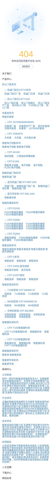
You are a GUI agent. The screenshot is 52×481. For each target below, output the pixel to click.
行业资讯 (6, 398)
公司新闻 (6, 375)
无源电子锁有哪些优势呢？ (35, 406)
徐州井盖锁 (43, 126)
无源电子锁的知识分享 (16, 392)
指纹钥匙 (8, 156)
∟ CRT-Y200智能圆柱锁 (16, 339)
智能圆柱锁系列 (10, 322)
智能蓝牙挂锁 (10, 270)
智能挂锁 (8, 261)
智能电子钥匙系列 (11, 143)
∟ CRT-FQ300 (11, 220)
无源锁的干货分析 (35, 432)
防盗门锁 (8, 186)
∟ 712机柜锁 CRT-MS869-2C (18, 290)
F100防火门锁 (34, 105)
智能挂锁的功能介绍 (12, 425)
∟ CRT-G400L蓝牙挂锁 (15, 266)
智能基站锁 (9, 197)
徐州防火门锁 (18, 105)
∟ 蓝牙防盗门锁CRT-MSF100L (19, 182)
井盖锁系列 (8, 113)
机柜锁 (6, 294)
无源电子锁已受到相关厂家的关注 (26, 412)
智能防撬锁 (9, 238)
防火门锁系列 (9, 84)
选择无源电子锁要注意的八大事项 (22, 452)
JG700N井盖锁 (35, 128)
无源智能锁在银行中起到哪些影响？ (26, 433)
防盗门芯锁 (28, 94)
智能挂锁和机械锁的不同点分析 (18, 408)
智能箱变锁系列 (10, 351)
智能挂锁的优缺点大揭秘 (22, 383)
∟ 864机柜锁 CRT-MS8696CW (19, 301)
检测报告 (6, 442)
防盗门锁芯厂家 (11, 94)
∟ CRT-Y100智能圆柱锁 (16, 328)
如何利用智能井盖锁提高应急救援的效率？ (25, 460)
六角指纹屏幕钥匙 (24, 156)
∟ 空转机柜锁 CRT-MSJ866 (18, 311)
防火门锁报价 (27, 103)
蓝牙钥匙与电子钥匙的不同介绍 (26, 388)
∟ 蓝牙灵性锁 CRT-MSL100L (18, 194)
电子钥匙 (24, 165)
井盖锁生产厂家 (26, 126)
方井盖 (6, 137)
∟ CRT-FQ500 (11, 234)
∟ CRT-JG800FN (12, 134)
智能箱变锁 (15, 355)
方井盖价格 (29, 137)
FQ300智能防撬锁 (12, 224)
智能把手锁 (8, 364)
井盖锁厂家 (9, 126)
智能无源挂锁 (9, 249)
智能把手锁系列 (10, 360)
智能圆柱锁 (34, 331)
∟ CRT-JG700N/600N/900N (18, 122)
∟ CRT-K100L (11, 161)
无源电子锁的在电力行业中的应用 (27, 404)
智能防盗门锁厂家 (24, 186)
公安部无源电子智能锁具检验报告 (19, 445)
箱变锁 (5, 355)
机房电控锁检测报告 (34, 448)
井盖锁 (21, 128)
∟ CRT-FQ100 (11, 208)
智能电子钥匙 (9, 147)
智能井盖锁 (8, 117)
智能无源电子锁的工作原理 (30, 429)
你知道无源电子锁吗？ (21, 427)
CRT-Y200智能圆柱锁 (14, 345)
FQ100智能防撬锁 (12, 212)
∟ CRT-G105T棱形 (13, 275)
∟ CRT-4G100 (11, 152)
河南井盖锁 (9, 128)
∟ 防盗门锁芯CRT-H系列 (16, 90)
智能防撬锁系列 (10, 203)
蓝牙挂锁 (24, 270)
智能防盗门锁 (9, 177)
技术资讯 (6, 421)
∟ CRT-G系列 (10, 257)
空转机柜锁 (9, 314)
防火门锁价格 (10, 103)
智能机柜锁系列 (10, 284)
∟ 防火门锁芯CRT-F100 (16, 99)
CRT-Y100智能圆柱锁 (14, 331)
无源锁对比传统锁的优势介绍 (32, 411)
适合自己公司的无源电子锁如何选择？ (26, 384)
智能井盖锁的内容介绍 (32, 436)
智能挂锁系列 (9, 245)
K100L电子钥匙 (11, 167)
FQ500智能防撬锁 (27, 238)
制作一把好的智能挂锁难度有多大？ (20, 378)
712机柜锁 (18, 294)
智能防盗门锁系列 (11, 173)
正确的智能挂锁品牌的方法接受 (18, 402)
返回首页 (26, 66)
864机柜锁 (18, 305)
